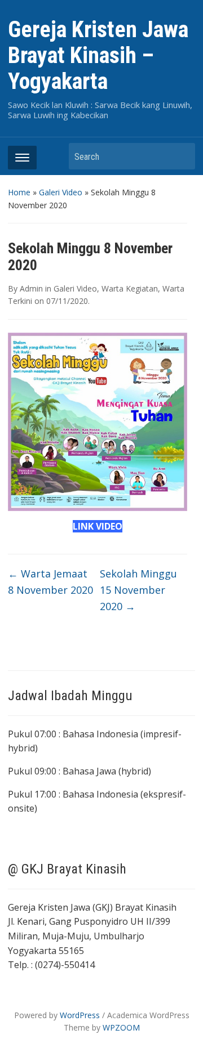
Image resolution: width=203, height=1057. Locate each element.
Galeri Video (60, 192)
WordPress (80, 1015)
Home (19, 192)
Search (181, 156)
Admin (31, 288)
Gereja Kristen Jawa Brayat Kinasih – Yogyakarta (98, 55)
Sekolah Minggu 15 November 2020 (138, 590)
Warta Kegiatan (130, 288)
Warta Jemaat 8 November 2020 (50, 582)
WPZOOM (121, 1027)
